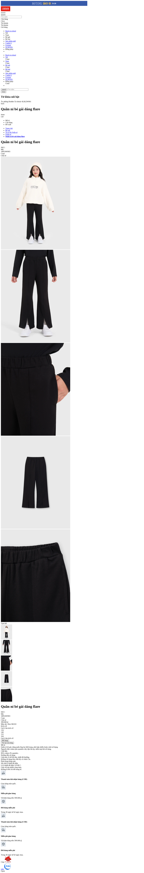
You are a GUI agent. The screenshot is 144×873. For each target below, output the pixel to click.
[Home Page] (5, 11)
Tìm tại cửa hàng (7, 743)
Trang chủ (9, 128)
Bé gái (7, 130)
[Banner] (44, 5)
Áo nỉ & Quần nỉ (11, 132)
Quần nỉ (8, 134)
